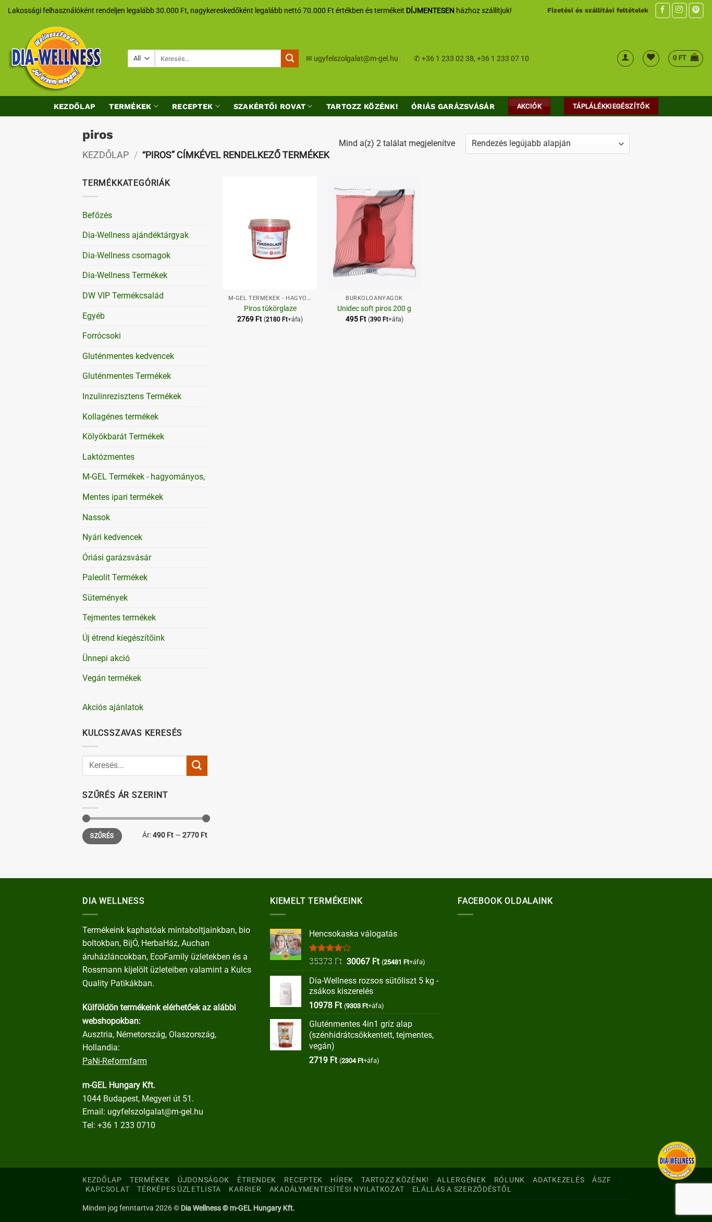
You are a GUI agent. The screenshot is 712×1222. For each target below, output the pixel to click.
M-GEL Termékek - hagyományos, (143, 477)
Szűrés (102, 836)
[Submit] (290, 58)
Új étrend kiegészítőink (123, 638)
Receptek (192, 106)
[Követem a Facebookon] (662, 10)
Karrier (245, 1189)
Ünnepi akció (106, 658)
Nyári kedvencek (112, 537)
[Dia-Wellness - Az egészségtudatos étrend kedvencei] (60, 58)
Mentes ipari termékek (122, 497)
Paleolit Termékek (115, 577)
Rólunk (509, 1180)
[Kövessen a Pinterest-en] (696, 10)
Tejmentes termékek (119, 617)
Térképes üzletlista (179, 1189)
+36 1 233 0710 (126, 1125)
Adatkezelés (558, 1180)
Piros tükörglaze (270, 308)
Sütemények (105, 598)
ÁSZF (601, 1180)
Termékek (130, 106)
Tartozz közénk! (362, 106)
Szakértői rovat (269, 106)
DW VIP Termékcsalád (123, 296)
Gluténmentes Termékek (126, 376)
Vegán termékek (111, 678)
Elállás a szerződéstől (462, 1189)
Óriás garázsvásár (453, 106)
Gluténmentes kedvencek (128, 356)
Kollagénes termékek (120, 417)
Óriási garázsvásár (116, 557)
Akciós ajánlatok (112, 707)
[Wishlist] (651, 58)
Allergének (461, 1180)
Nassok (96, 517)
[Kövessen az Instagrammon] (679, 10)
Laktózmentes (108, 457)
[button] (625, 58)
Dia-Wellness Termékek (124, 275)
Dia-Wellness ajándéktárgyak (135, 235)
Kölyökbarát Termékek (123, 436)
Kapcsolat (107, 1189)
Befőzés (97, 215)
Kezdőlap (74, 106)
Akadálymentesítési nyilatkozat (336, 1189)
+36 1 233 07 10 (503, 58)
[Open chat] (676, 1160)
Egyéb (93, 316)
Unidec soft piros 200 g (374, 308)
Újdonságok (203, 1180)
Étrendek (256, 1180)
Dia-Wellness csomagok (126, 255)
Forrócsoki (101, 336)
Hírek (341, 1180)
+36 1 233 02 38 (448, 58)
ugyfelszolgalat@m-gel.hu (356, 58)
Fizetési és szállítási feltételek (597, 10)
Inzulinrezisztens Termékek (131, 396)
